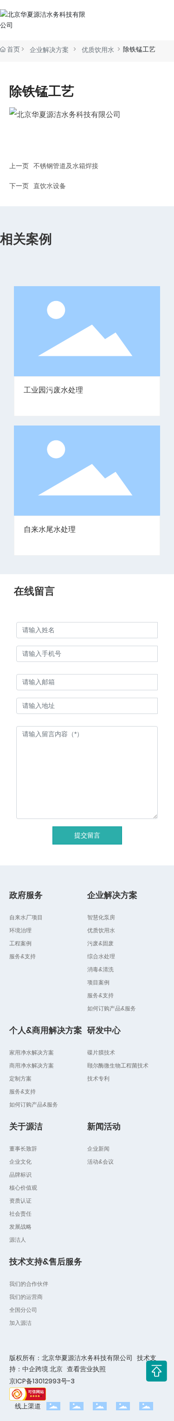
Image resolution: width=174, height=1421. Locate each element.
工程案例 (20, 943)
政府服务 (26, 895)
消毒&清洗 (100, 969)
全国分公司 (23, 1310)
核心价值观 (23, 1188)
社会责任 (20, 1214)
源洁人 (17, 1240)
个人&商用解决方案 (45, 1030)
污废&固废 (100, 943)
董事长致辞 (23, 1149)
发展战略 (20, 1227)
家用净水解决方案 (31, 1052)
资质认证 (20, 1201)
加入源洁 (20, 1323)
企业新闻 (98, 1149)
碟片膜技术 (101, 1052)
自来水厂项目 (26, 917)
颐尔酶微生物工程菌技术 (117, 1065)
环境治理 (20, 930)
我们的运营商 (26, 1297)
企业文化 (20, 1162)
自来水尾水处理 (50, 529)
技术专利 (98, 1078)
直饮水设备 (49, 185)
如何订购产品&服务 (111, 1008)
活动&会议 (100, 1162)
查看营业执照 (86, 1369)
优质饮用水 (98, 49)
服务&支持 (22, 956)
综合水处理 (101, 956)
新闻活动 (104, 1126)
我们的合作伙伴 (28, 1284)
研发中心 (104, 1030)
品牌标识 (20, 1175)
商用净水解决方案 (31, 1065)
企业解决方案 (50, 49)
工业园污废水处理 (53, 390)
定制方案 (20, 1078)
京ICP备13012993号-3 (42, 1381)
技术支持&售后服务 (45, 1261)
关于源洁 (26, 1126)
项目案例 (98, 982)
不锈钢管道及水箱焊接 (65, 165)
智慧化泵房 (101, 917)
